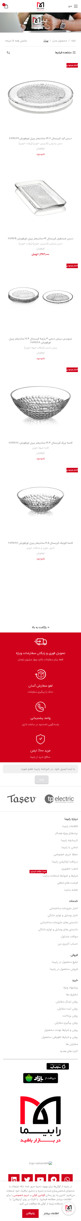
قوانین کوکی (38, 1195)
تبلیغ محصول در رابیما (65, 962)
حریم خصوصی (21, 1195)
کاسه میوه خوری (40, 448)
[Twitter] (27, 1179)
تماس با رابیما (69, 847)
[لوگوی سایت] (40, 6)
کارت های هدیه (69, 1051)
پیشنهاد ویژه (70, 987)
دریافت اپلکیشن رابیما (65, 862)
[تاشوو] (21, 798)
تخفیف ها (72, 994)
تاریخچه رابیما (69, 840)
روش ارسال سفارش (67, 1002)
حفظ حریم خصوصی (66, 854)
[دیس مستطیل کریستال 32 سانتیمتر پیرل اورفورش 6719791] (40, 197)
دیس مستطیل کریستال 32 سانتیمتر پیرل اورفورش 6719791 (40, 238)
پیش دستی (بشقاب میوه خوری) (40, 348)
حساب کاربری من (68, 944)
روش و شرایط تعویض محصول (60, 1037)
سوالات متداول (69, 936)
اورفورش (40, 148)
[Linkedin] (14, 1179)
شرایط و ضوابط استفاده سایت (54, 875)
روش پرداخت (70, 1016)
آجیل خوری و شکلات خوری (40, 548)
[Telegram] (53, 1179)
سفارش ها (72, 1044)
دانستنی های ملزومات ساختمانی (59, 922)
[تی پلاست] (59, 798)
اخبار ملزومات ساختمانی (64, 908)
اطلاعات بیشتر (51, 1213)
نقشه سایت (71, 890)
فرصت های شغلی (67, 883)
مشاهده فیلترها (63, 52)
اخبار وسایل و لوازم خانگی (63, 915)
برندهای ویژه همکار (66, 833)
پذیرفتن (30, 1213)
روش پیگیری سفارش (66, 1023)
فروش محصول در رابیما (64, 969)
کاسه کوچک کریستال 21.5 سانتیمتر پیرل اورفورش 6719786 (40, 543)
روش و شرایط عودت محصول (61, 1030)
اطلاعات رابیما (70, 826)
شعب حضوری (70, 869)
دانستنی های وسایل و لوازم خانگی (58, 929)
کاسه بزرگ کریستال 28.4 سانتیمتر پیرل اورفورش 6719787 (40, 443)
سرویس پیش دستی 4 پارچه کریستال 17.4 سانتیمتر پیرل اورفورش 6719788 (40, 340)
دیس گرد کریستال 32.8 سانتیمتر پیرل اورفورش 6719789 (40, 138)
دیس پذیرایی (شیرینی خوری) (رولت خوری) (40, 143)
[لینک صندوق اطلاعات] (40, 649)
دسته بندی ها (42, 28)
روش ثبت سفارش (67, 1009)
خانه (73, 41)
